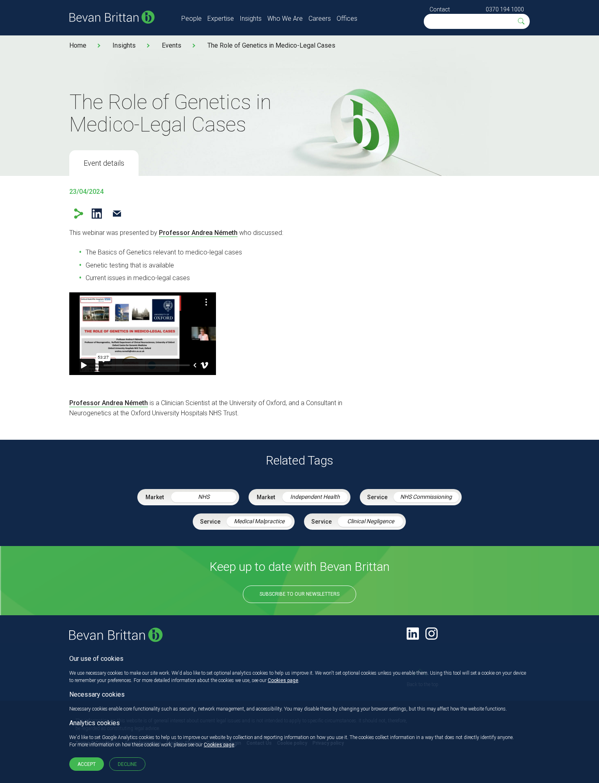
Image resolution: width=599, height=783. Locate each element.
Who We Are (285, 18)
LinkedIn (97, 213)
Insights (251, 18)
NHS (203, 496)
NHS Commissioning (426, 496)
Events (171, 45)
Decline (127, 764)
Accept (86, 764)
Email (117, 213)
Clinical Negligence (370, 521)
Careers (319, 18)
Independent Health (315, 496)
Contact (439, 9)
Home (77, 45)
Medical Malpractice (259, 521)
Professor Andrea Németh (198, 233)
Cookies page (283, 680)
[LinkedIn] (413, 633)
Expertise (220, 18)
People (191, 18)
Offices (347, 18)
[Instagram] (431, 633)
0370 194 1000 (505, 9)
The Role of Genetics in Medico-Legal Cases (271, 45)
